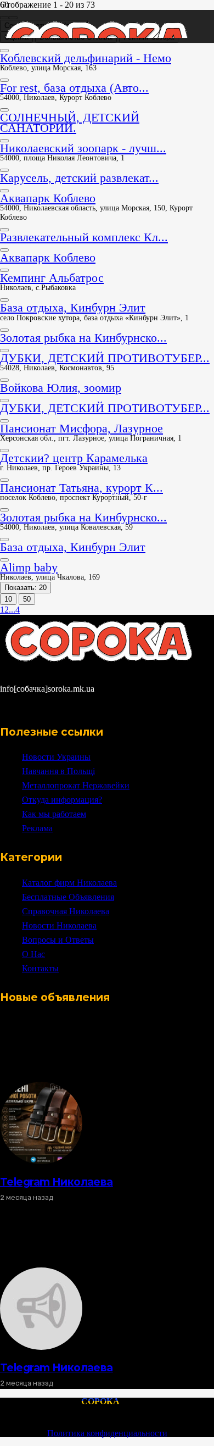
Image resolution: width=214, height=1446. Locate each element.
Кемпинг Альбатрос (52, 278)
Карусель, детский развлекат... (79, 178)
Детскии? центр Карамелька (74, 458)
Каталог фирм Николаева (69, 882)
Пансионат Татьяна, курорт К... (81, 487)
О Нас (33, 954)
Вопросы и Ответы (58, 939)
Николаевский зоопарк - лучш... (83, 148)
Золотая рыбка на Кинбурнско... (83, 337)
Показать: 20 (25, 587)
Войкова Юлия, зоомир (60, 387)
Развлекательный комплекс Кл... (84, 237)
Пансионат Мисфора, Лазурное (81, 428)
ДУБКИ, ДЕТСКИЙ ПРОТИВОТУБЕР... (105, 358)
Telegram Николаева (56, 1181)
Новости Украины (56, 756)
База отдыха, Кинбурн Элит (72, 307)
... (12, 609)
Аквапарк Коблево (47, 198)
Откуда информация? (62, 799)
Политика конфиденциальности (107, 1433)
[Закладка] (4, 50)
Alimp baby (29, 567)
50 (27, 599)
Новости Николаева (59, 925)
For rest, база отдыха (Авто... (74, 87)
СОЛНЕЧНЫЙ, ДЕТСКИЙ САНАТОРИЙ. (69, 122)
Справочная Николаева (65, 911)
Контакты (40, 968)
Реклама (37, 828)
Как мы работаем (54, 814)
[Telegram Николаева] (41, 1161)
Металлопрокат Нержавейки (75, 785)
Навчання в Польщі (58, 771)
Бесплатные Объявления (68, 897)
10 (8, 599)
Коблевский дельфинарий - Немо (85, 58)
